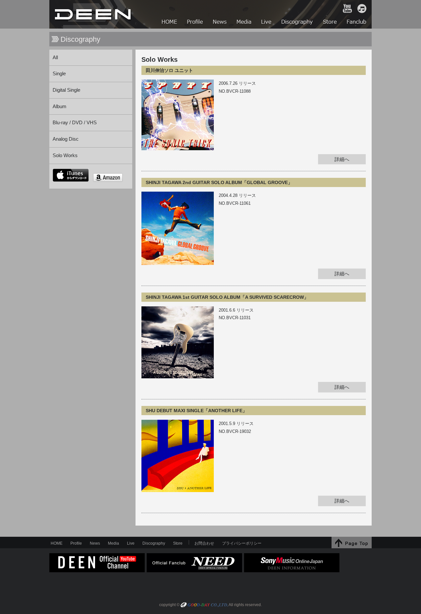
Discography (153, 543)
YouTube (347, 8)
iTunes (361, 8)
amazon (108, 177)
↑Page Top (352, 542)
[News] (220, 22)
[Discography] (297, 22)
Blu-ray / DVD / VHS (75, 122)
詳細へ (341, 159)
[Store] (330, 22)
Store (178, 543)
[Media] (244, 22)
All (55, 57)
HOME (93, 14)
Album (59, 106)
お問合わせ (204, 543)
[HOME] (169, 22)
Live (131, 543)
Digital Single (66, 90)
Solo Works (65, 155)
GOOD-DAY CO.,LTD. (204, 605)
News (95, 543)
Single (59, 73)
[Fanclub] (357, 22)
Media (113, 543)
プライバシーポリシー (241, 543)
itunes (71, 175)
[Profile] (195, 22)
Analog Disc (66, 139)
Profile (76, 543)
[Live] (267, 22)
